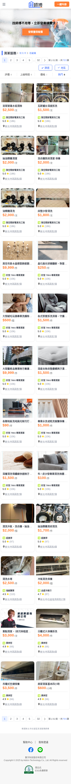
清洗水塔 (7, 579)
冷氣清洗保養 (45, 579)
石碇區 (32, 53)
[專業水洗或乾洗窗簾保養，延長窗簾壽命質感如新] (52, 408)
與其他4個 (17, 599)
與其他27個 (60, 599)
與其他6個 (17, 652)
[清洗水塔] (17, 565)
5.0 (4, 121)
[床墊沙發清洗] (52, 197)
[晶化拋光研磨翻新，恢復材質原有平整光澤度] (52, 250)
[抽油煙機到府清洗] (52, 513)
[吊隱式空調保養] (17, 670)
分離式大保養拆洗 (47, 631)
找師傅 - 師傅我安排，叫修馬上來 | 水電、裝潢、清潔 (35, 4)
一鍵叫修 (62, 4)
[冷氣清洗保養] (52, 565)
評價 (7, 74)
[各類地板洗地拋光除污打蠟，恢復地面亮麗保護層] (17, 408)
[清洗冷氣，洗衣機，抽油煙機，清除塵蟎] (17, 513)
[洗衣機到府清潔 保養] (52, 145)
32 (38, 60)
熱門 (60, 74)
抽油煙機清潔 (10, 158)
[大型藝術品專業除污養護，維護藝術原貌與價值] (17, 355)
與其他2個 (17, 126)
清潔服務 (10, 53)
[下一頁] (45, 60)
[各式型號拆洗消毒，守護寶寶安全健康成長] (52, 303)
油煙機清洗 (9, 211)
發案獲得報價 (35, 31)
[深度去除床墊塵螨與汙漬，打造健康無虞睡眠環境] (52, 355)
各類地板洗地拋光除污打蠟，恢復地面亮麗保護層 (29, 421)
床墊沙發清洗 (45, 211)
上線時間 (25, 74)
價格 (42, 74)
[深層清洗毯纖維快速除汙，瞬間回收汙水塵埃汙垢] (17, 460)
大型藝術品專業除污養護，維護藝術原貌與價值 (28, 368)
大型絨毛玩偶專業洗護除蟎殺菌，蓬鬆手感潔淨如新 (31, 316)
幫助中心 (28, 742)
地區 (63, 67)
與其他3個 (17, 547)
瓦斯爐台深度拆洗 (47, 105)
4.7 (39, 594)
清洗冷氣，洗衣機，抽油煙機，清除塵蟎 (25, 526)
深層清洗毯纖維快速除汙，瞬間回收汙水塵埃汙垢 (29, 473)
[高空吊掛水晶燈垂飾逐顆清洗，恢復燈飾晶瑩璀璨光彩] (17, 250)
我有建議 (43, 742)
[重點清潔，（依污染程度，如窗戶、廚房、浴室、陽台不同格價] (17, 618)
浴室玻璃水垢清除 (12, 105)
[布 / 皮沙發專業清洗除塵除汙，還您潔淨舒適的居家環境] (52, 460)
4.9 (4, 646)
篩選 (47, 67)
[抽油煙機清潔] (17, 145)
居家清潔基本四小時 (49, 683)
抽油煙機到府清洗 (47, 526)
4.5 (4, 594)
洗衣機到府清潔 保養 (49, 158)
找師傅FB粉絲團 (30, 749)
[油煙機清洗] (17, 197)
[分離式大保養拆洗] (52, 618)
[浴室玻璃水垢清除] (17, 92)
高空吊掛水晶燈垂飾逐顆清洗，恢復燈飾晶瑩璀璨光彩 (32, 263)
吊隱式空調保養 (11, 683)
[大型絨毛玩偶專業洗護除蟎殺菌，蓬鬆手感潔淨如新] (17, 303)
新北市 (22, 53)
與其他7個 (17, 284)
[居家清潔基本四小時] (52, 670)
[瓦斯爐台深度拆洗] (52, 92)
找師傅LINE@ (40, 749)
